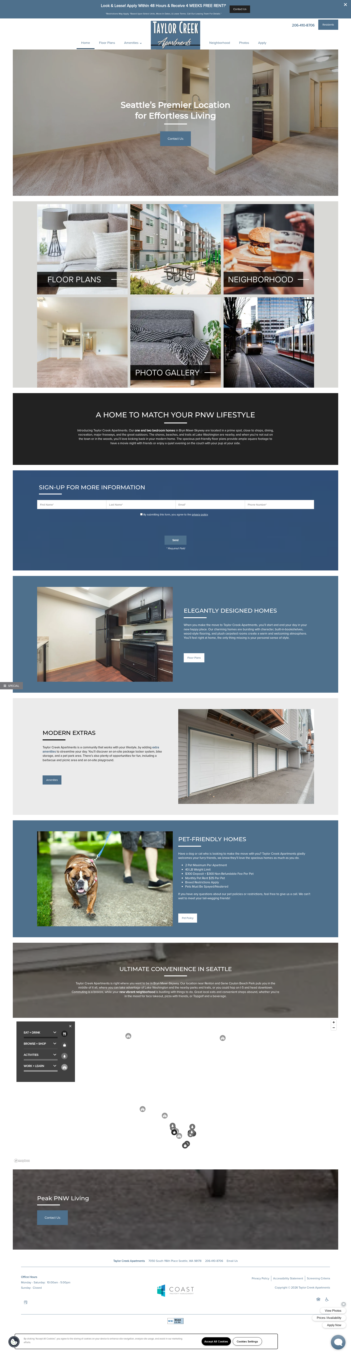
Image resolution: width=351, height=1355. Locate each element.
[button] (345, 4)
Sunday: (26, 1288)
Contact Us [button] (175, 138)
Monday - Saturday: (33, 1282)
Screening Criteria (318, 1278)
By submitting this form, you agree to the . (175, 514)
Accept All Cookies (216, 1341)
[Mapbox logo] (22, 1161)
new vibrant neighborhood (137, 992)
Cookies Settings (247, 1341)
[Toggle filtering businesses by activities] (64, 1056)
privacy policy (200, 514)
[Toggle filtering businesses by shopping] (64, 1045)
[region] (175, 1091)
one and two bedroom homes (155, 430)
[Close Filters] (70, 1026)
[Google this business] (25, 1302)
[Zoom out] (333, 1027)
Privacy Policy (260, 1278)
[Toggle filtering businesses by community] (64, 1067)
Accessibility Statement (288, 1278)
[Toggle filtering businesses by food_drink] (64, 1034)
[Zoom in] (333, 1022)
